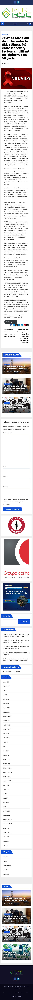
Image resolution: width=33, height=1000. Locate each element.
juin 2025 (5, 742)
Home (4, 992)
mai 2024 (5, 798)
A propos (9, 992)
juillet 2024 (6, 789)
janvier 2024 (6, 815)
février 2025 (6, 759)
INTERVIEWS (7, 865)
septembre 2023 (7, 832)
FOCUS (5, 861)
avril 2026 (6, 699)
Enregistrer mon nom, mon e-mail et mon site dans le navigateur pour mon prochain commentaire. (15, 502)
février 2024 (6, 811)
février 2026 (6, 708)
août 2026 (6, 682)
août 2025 (6, 733)
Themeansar (16, 988)
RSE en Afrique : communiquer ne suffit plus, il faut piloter (15, 954)
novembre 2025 (7, 720)
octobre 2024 (6, 776)
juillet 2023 (6, 841)
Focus (28, 992)
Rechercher (6, 616)
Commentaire (7, 433)
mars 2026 (6, 703)
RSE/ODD (6, 874)
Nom (4, 466)
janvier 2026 (6, 712)
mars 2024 (6, 806)
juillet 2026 (6, 686)
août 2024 (6, 785)
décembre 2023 (7, 819)
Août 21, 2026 (9, 939)
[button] (27, 23)
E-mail (5, 476)
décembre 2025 (7, 716)
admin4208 (18, 371)
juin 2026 (5, 690)
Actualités (5, 34)
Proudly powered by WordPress (11, 986)
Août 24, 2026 (9, 903)
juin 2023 (5, 845)
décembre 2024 (7, 768)
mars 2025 (6, 755)
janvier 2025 (6, 763)
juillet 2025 (6, 738)
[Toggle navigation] (15, 23)
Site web (5, 487)
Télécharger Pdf (10, 322)
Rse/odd (19, 996)
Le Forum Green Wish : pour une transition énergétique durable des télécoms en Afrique (23, 336)
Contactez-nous (21, 992)
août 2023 (6, 837)
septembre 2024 (7, 781)
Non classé (6, 870)
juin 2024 (5, 794)
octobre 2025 (6, 725)
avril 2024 (6, 802)
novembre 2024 (7, 772)
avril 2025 (6, 751)
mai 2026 (5, 695)
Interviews (14, 996)
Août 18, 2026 (9, 957)
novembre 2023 (7, 824)
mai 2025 (5, 746)
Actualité (15, 992)
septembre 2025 (7, 729)
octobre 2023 (6, 828)
